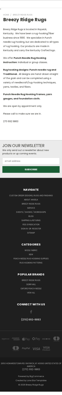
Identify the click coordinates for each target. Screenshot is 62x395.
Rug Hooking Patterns (31, 262)
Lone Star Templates (37, 380)
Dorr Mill (31, 284)
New (31, 254)
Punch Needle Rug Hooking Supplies (31, 258)
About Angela (31, 199)
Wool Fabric (31, 250)
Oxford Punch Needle (31, 288)
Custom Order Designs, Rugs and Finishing (31, 195)
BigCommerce (37, 376)
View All (31, 292)
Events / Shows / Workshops (31, 212)
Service (31, 208)
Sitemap (31, 232)
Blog (31, 216)
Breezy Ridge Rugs (31, 203)
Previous (5, 392)
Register (36, 228)
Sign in (24, 228)
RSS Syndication (31, 224)
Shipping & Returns (31, 220)
